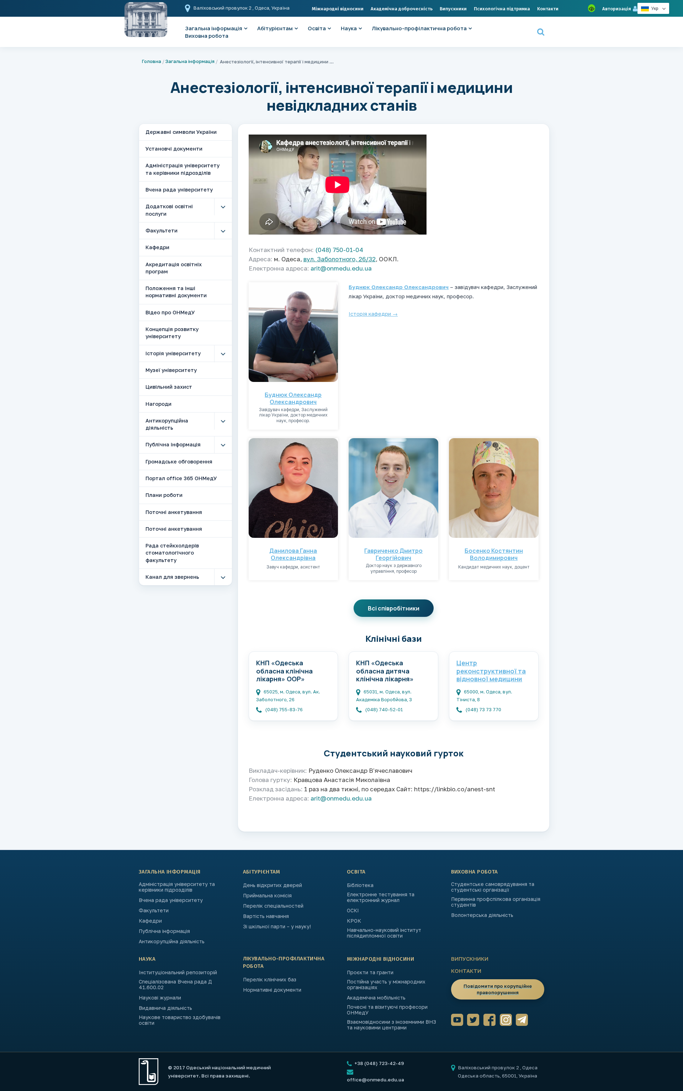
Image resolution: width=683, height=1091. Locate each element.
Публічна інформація (173, 444)
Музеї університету (171, 370)
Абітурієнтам (275, 28)
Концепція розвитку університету (171, 332)
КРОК (354, 921)
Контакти (547, 8)
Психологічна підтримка (502, 8)
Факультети (161, 230)
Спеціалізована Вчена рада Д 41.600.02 (175, 984)
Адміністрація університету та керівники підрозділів (182, 168)
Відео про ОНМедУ (170, 312)
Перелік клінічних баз (269, 979)
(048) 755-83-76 (284, 709)
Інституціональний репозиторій (178, 972)
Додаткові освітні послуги (169, 209)
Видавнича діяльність (165, 1008)
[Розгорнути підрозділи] (223, 206)
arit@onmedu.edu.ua (341, 268)
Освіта (317, 28)
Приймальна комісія (267, 895)
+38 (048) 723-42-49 (378, 1063)
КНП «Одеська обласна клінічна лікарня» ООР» (284, 671)
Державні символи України (181, 132)
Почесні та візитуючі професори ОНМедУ (387, 1010)
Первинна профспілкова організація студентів (495, 902)
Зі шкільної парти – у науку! (277, 926)
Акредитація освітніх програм (173, 267)
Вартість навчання (266, 916)
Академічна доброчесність (402, 8)
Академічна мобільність (376, 998)
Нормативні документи (272, 990)
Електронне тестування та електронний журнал (380, 897)
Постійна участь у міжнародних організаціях (386, 984)
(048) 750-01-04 (339, 249)
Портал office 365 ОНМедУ (181, 478)
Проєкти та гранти (370, 972)
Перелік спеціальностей (273, 906)
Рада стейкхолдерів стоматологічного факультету (172, 552)
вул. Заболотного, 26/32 (339, 259)
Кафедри (157, 247)
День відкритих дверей (272, 885)
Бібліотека (360, 885)
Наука (349, 28)
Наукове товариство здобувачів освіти (180, 1020)
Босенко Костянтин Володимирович (494, 554)
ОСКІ (353, 910)
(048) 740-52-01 (384, 709)
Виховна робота (206, 36)
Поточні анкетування (173, 512)
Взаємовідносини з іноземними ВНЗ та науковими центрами (391, 1024)
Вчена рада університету (179, 190)
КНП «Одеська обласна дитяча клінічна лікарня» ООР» (385, 671)
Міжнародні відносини (338, 8)
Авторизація (616, 8)
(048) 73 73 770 (483, 709)
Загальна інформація (190, 61)
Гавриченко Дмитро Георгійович (393, 554)
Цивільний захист (168, 387)
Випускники (453, 8)
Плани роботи (163, 495)
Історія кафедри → (373, 313)
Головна (151, 61)
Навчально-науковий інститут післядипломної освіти (384, 933)
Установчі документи (173, 149)
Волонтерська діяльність (482, 915)
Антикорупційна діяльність (166, 424)
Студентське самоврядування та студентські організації (492, 887)
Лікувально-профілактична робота (419, 28)
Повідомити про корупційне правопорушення (498, 989)
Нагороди (158, 404)
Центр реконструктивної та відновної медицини (491, 671)
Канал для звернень (172, 577)
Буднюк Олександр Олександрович (293, 398)
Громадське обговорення (178, 461)
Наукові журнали (160, 998)
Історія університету (173, 353)
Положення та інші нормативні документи (176, 291)
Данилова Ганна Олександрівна (293, 554)
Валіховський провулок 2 (223, 8)
